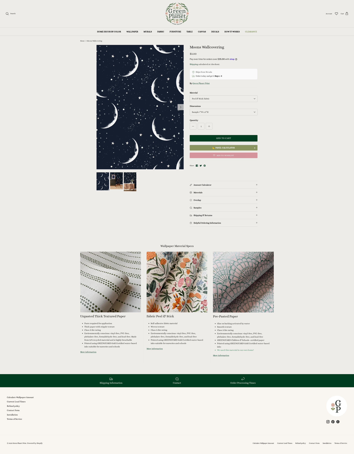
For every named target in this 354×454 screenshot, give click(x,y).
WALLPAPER (132, 31)
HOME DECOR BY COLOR (109, 31)
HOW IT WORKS (232, 31)
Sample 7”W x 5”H (200, 112)
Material (194, 92)
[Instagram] (328, 421)
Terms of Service (14, 419)
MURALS (148, 31)
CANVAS (202, 31)
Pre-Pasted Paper (225, 316)
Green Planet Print (201, 83)
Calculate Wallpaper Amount (20, 397)
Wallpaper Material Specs (177, 246)
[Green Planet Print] (177, 14)
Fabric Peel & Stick (160, 316)
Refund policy (13, 406)
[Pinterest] (333, 421)
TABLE (190, 31)
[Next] (181, 107)
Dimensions (195, 106)
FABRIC (160, 31)
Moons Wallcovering (94, 41)
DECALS (215, 31)
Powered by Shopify (35, 443)
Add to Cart (223, 138)
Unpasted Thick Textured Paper (103, 316)
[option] (140, 107)
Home (82, 41)
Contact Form (13, 410)
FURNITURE (175, 31)
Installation (12, 415)
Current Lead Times (16, 401)
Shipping (194, 64)
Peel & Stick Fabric (200, 98)
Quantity (194, 120)
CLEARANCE (251, 31)
